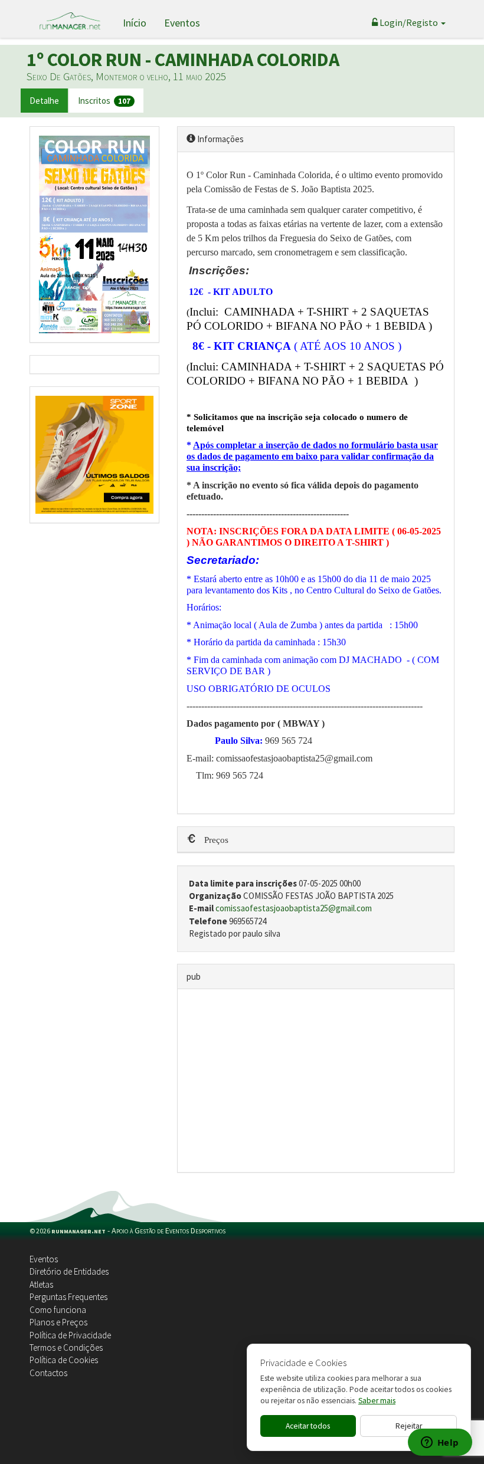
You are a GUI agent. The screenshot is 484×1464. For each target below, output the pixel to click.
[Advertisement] (316, 1080)
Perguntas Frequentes (68, 1296)
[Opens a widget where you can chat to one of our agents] (439, 1443)
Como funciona (58, 1309)
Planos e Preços (58, 1322)
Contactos (48, 1372)
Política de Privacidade (70, 1335)
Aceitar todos (308, 1426)
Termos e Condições (66, 1347)
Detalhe (44, 100)
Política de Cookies (64, 1359)
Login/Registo (409, 22)
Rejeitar (408, 1426)
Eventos (182, 22)
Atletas (41, 1284)
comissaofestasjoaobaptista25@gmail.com (293, 908)
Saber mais (376, 1401)
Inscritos (104, 101)
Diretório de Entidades (69, 1271)
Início (134, 22)
